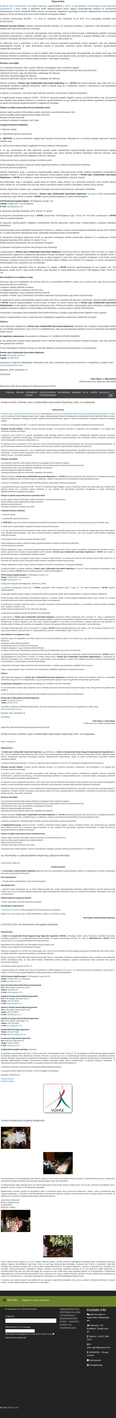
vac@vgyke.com (13, 1045)
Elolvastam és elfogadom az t (28, 1334)
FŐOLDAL (10, 392)
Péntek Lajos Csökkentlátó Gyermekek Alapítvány (24, 6)
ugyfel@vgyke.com (15, 206)
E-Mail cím (9, 1316)
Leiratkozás (21, 1337)
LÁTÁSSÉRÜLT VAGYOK (31, 393)
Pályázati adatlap (7, 1081)
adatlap (13, 914)
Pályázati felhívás (7, 1079)
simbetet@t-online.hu (16, 355)
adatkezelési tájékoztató (40, 1334)
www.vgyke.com (69, 970)
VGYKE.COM (12, 1407)
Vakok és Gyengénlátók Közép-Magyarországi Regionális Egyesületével (81, 414)
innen (84, 849)
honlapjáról (92, 194)
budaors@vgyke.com (15, 992)
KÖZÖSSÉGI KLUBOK (70, 1312)
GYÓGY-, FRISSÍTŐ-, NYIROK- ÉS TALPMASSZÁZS (70, 1324)
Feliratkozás (10, 1337)
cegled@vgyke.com (14, 1003)
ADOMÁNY (76, 392)
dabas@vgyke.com (14, 1014)
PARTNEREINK (64, 392)
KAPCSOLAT (104, 392)
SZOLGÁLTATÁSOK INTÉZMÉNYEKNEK (48, 393)
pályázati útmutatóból (12, 910)
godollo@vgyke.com (14, 1025)
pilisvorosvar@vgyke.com (16, 1034)
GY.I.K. (86, 392)
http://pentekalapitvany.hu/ (11, 365)
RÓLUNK (20, 392)
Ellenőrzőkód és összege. (18, 1327)
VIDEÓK (93, 392)
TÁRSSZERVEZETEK (69, 1309)
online (51, 914)
